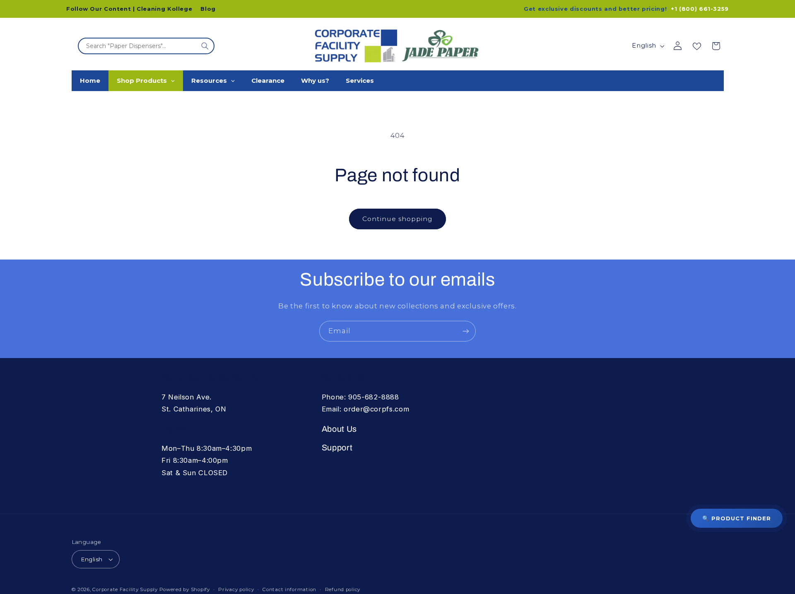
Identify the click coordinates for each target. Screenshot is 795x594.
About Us (339, 429)
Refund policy (343, 589)
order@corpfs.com (376, 409)
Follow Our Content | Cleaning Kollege (129, 8)
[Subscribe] (465, 331)
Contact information (289, 589)
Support (337, 447)
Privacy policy (236, 589)
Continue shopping (397, 219)
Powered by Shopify (184, 589)
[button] (715, 45)
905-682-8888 (373, 397)
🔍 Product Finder (736, 518)
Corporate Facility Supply (124, 589)
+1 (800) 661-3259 (700, 8)
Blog (208, 8)
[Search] (205, 46)
